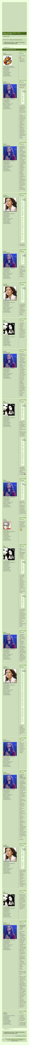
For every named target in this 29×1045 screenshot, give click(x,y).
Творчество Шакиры (20, 42)
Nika (4, 320)
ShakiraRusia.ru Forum (9, 42)
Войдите (11, 39)
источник (21, 839)
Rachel (4, 82)
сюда (23, 553)
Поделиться (21, 51)
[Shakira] (14, 1039)
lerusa (4, 53)
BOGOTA (5, 1012)
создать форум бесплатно (20, 1035)
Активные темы (6, 36)
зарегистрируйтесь (18, 39)
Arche (4, 519)
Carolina (5, 195)
